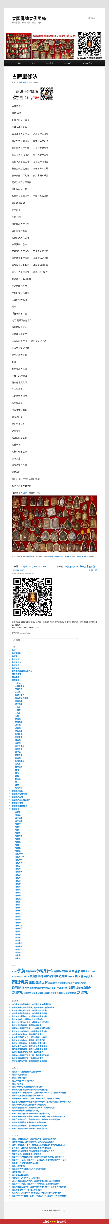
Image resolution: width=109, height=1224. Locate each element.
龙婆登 (18, 922)
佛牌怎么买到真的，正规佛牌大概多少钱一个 (30, 1043)
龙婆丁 (18, 865)
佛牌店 (14, 656)
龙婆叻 (18, 874)
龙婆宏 (18, 892)
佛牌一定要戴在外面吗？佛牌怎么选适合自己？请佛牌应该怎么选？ (39, 1144)
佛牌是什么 (31, 556)
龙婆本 (18, 904)
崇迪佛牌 (18, 722)
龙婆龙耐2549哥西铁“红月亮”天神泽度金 (29, 1168)
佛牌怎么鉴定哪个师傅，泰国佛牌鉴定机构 (29, 1010)
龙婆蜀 (18, 940)
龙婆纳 (18, 934)
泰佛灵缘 (15, 677)
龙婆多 (18, 886)
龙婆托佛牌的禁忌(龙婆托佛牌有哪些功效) (29, 1104)
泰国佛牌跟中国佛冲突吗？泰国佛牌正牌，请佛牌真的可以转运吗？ (39, 1116)
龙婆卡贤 (18, 871)
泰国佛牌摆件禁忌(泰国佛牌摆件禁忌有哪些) (30, 1089)
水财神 (18, 743)
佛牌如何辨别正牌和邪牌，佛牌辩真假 (27, 1052)
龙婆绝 (18, 937)
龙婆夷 (18, 889)
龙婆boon (19, 853)
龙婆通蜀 (18, 946)
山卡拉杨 (18, 820)
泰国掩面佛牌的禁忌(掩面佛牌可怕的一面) (29, 1122)
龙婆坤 (18, 877)
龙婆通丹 (18, 943)
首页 (19, 63)
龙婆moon (19, 856)
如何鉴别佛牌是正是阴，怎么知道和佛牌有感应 (31, 1028)
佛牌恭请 (15, 659)
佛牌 (33, 63)
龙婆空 (18, 931)
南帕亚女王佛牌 (21, 698)
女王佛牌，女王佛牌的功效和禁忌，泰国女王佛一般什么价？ (37, 1192)
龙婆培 (18, 880)
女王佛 (14, 977)
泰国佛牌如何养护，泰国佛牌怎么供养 (27, 1034)
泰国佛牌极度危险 (19, 793)
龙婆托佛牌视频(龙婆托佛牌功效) (25, 1110)
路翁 (17, 775)
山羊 (17, 716)
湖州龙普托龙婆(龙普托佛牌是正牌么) (27, 1095)
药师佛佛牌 (19, 761)
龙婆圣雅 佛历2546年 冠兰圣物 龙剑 (27, 1189)
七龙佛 (18, 683)
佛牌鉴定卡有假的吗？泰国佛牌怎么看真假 (29, 1031)
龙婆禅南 (18, 928)
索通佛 (18, 758)
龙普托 (18, 958)
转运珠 (18, 778)
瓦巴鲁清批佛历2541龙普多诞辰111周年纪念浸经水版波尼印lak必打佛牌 (41, 1101)
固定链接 (81, 556)
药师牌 (27, 988)
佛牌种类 (15, 668)
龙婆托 (18, 895)
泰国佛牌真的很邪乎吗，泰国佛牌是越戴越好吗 (31, 1004)
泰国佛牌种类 (17, 802)
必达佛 (18, 728)
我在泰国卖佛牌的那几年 (22, 671)
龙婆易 (18, 901)
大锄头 (18, 707)
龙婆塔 (18, 883)
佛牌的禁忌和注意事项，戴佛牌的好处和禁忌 (30, 1022)
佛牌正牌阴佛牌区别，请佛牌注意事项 (27, 1058)
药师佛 (83, 982)
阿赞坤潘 (18, 835)
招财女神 (18, 737)
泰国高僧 (68, 63)
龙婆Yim (18, 862)
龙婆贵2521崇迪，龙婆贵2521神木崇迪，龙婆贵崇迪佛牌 (35, 1183)
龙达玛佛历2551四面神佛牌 (23, 1080)
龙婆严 (18, 868)
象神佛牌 (18, 766)
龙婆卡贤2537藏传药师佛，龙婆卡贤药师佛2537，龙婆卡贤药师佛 (39, 1092)
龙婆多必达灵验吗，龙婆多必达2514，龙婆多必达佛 (33, 1107)
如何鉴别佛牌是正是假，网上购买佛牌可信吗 (30, 1055)
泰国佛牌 (50, 63)
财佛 (17, 769)
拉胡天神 (18, 734)
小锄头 (18, 713)
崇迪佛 (18, 719)
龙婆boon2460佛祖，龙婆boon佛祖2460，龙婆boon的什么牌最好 (39, 1195)
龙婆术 (18, 907)
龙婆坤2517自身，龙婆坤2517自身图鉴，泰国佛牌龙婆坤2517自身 (39, 1159)
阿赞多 (18, 838)
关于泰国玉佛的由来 (20, 1174)
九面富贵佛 (19, 686)
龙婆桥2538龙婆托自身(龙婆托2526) (26, 1071)
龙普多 (18, 955)
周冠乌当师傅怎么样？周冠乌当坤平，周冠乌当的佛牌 (34, 1138)
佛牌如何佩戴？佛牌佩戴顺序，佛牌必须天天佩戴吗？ (34, 1141)
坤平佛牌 (18, 704)
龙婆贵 (66, 993)
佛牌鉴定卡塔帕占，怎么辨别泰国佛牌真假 (29, 1016)
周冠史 (18, 814)
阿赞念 (18, 847)
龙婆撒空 (18, 898)
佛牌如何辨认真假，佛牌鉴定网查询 (26, 1025)
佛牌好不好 (19, 695)
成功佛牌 (18, 731)
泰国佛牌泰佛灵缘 (29, 18)
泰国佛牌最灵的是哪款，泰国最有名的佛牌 (29, 1013)
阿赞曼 (18, 850)
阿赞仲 (18, 823)
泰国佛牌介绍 (17, 790)
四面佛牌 (18, 701)
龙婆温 (18, 913)
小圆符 (18, 710)
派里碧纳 (18, 748)
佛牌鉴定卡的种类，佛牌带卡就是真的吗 (28, 1040)
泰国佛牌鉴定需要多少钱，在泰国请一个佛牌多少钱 (33, 1007)
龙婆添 (18, 910)
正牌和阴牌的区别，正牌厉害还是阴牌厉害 (29, 1061)
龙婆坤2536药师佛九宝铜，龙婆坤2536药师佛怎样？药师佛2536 (38, 1156)
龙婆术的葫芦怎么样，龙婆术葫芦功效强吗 (29, 1037)
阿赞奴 (18, 841)
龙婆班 (18, 916)
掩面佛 (18, 740)
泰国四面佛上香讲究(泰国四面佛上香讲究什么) (31, 1113)
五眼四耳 (18, 689)
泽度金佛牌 (19, 746)
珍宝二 (18, 751)
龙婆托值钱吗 (17, 1083)
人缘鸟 (18, 692)
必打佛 (18, 725)
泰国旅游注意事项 (19, 805)
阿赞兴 (18, 826)
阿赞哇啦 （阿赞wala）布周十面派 (26, 1177)
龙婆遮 (18, 949)
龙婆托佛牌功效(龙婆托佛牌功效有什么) (28, 1086)
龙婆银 (18, 952)
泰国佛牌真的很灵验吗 (21, 799)
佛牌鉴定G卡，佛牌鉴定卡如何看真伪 (27, 1019)
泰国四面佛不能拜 (19, 1077)
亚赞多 (18, 811)
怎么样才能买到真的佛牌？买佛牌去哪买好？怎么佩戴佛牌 (36, 1180)
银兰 (17, 784)
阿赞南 (18, 832)
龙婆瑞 (18, 919)
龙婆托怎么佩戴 (18, 1165)
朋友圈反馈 (87, 63)
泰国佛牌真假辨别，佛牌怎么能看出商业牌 (29, 1049)
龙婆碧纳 (18, 925)
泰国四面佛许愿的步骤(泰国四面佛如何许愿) (30, 1128)
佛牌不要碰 (16, 653)
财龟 (17, 772)
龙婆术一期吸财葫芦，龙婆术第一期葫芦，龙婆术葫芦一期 (36, 1098)
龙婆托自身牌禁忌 (19, 1074)
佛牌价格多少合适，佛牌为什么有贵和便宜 (29, 1046)
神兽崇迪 (18, 755)
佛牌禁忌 (15, 665)
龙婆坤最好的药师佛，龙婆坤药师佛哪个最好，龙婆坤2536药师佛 (39, 1186)
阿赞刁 (18, 829)
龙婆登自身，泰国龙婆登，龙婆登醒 (26, 1153)
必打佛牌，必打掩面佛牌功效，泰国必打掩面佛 (31, 1147)
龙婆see (18, 859)
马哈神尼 (18, 787)
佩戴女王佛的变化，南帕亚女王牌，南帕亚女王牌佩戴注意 (36, 1119)
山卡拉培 (18, 817)
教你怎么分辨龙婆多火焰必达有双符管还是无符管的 (33, 1150)
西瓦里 (18, 763)
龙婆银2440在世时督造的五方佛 (25, 1162)
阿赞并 (18, 844)
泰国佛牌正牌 (17, 796)
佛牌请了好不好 (18, 1171)
